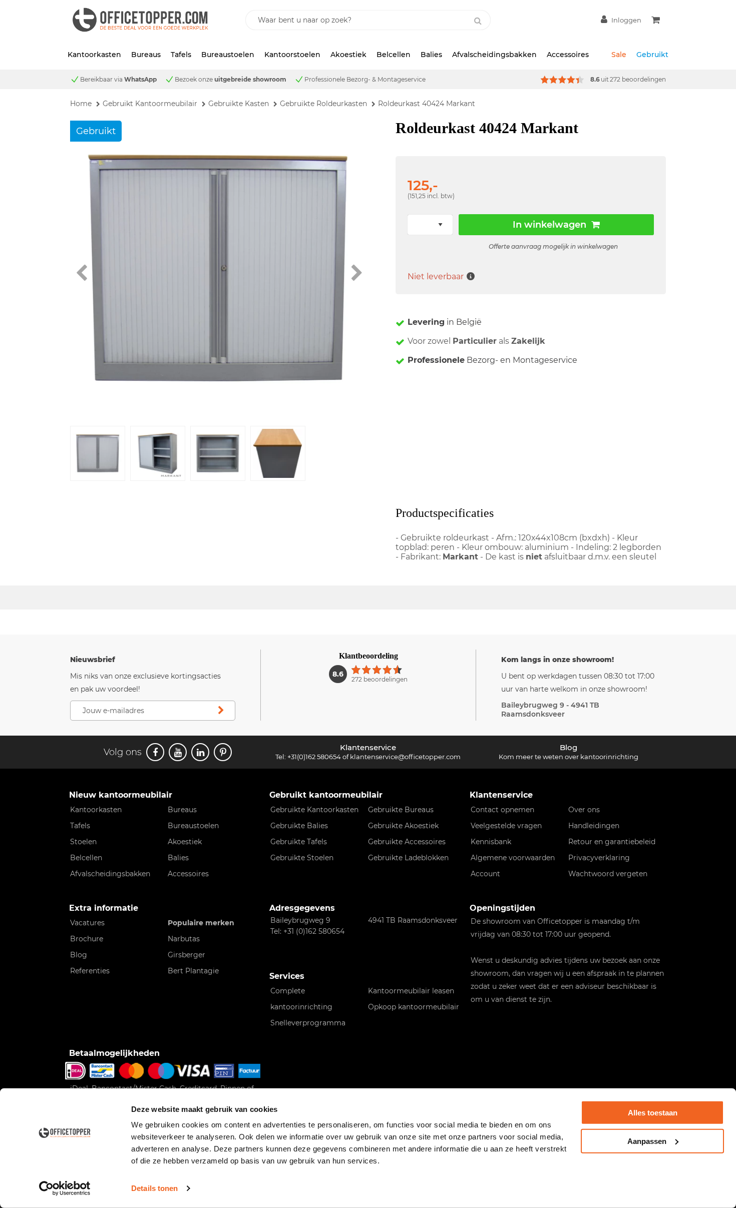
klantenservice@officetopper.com (405, 757)
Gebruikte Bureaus (401, 809)
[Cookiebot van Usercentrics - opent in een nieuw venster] (65, 1188)
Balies (431, 54)
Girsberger (186, 954)
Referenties (90, 970)
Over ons (584, 809)
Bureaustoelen (227, 54)
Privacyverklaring (599, 857)
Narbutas (184, 938)
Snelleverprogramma (307, 1022)
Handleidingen (593, 825)
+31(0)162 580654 (314, 757)
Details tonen (154, 1188)
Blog (78, 954)
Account (485, 873)
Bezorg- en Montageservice (492, 360)
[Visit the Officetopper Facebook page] (155, 752)
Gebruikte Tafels (298, 841)
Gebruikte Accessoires (407, 841)
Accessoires (568, 54)
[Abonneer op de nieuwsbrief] (220, 710)
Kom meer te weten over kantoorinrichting (568, 757)
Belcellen (394, 54)
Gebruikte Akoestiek (403, 825)
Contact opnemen (502, 809)
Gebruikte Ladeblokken (408, 857)
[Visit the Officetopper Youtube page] (178, 752)
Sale (618, 54)
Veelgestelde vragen (506, 825)
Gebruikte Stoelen (301, 857)
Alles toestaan (652, 1112)
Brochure (86, 938)
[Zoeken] (478, 21)
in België (445, 322)
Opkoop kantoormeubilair (413, 1006)
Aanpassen (646, 1140)
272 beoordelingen (638, 79)
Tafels (181, 54)
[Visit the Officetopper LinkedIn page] (200, 752)
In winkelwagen (549, 224)
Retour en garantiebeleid (611, 841)
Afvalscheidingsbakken (494, 54)
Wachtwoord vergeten (607, 873)
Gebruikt (652, 54)
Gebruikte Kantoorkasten (314, 809)
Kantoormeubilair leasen (411, 990)
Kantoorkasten (94, 54)
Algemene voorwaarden (513, 857)
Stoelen (83, 841)
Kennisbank (491, 841)
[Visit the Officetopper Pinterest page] (223, 752)
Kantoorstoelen (292, 54)
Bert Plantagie (193, 970)
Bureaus (146, 54)
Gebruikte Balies (299, 825)
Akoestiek (348, 54)
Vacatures (87, 922)
